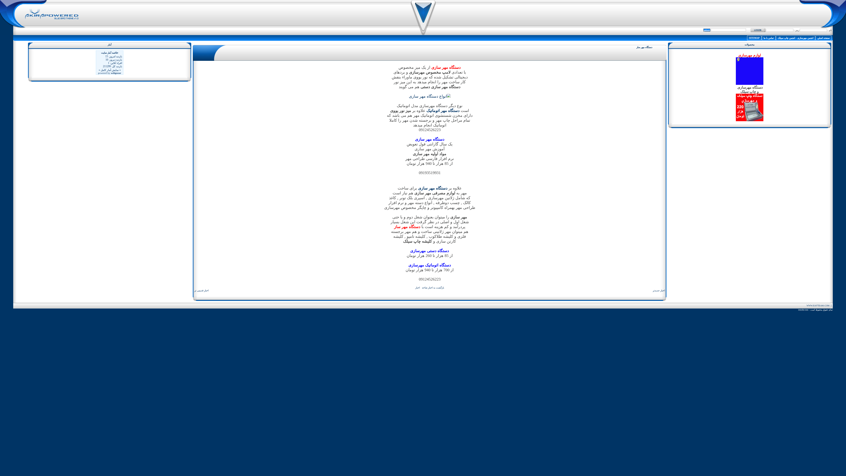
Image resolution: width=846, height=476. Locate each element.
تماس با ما (769, 38)
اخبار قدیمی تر (201, 290)
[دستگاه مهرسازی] (430, 96)
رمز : (796, 30)
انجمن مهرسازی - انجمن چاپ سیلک (795, 38)
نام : (829, 30)
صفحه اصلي (823, 38)
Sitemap (754, 38)
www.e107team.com (818, 305)
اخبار (417, 287)
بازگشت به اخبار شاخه (433, 287)
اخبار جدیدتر (659, 290)
